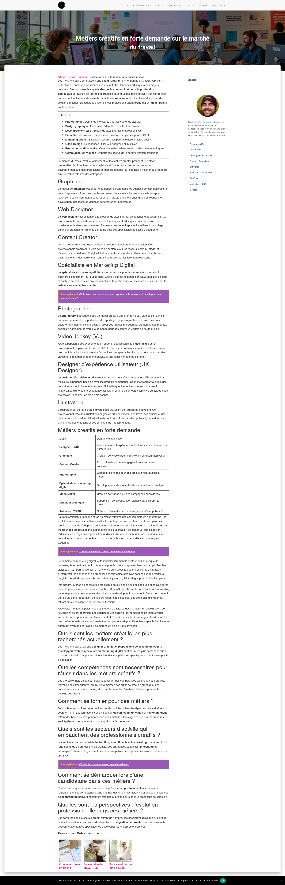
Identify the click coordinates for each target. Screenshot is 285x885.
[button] (224, 5)
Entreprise (217, 5)
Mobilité (159, 5)
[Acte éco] (62, 5)
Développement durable (138, 5)
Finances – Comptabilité (201, 172)
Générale (194, 178)
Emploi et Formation (197, 5)
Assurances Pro (197, 143)
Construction (175, 5)
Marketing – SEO (198, 183)
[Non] (281, 880)
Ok (223, 880)
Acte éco (62, 76)
